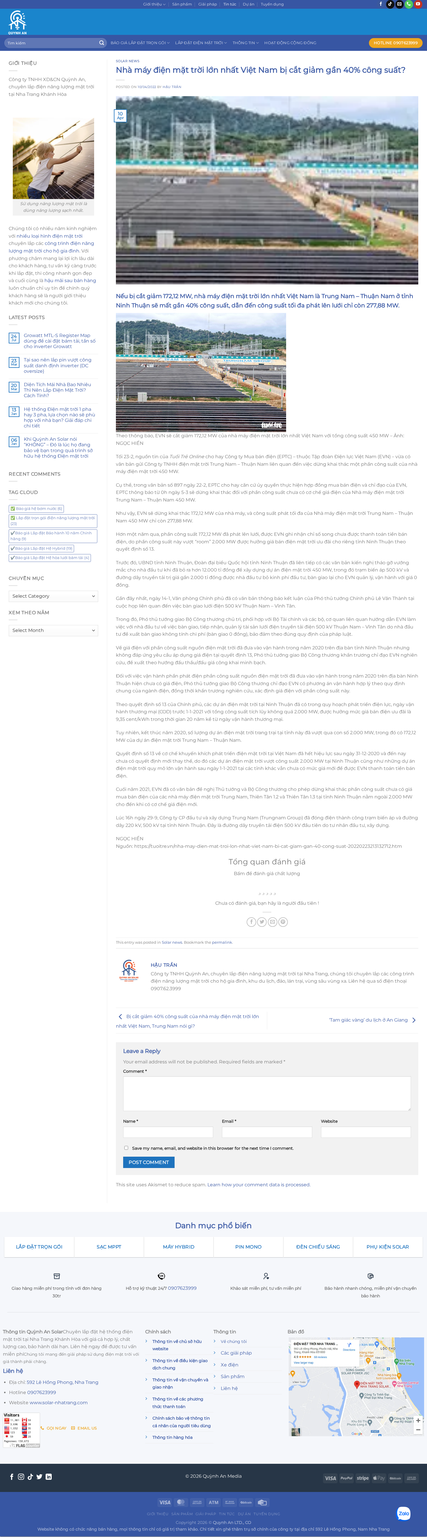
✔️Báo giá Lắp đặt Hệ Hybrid (41, 548)
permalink (222, 942)
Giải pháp (207, 4)
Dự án (248, 4)
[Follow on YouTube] (418, 4)
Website (329, 1121)
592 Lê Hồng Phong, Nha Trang (62, 1382)
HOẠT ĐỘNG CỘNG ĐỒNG (290, 43)
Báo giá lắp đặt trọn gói (138, 43)
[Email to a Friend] (272, 922)
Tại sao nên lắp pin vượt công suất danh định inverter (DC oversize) (58, 365)
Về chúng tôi (234, 1341)
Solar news (128, 61)
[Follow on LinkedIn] (49, 1477)
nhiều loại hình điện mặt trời (49, 236)
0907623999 (182, 1288)
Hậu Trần (172, 87)
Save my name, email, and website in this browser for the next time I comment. (213, 1148)
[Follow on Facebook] (381, 4)
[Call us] (409, 4)
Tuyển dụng (272, 4)
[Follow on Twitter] (39, 1477)
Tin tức (229, 4)
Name (130, 1121)
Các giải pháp (236, 1353)
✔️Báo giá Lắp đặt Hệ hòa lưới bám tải (49, 558)
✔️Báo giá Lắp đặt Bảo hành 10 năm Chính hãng (51, 536)
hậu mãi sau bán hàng (70, 280)
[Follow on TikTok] (390, 4)
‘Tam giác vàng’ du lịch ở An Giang (369, 1020)
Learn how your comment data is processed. (259, 1184)
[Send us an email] (399, 4)
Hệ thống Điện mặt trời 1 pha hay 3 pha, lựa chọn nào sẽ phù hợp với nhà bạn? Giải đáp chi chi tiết (59, 417)
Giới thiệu (152, 4)
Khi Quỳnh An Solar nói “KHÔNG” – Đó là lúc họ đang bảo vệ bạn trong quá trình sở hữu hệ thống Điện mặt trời (58, 447)
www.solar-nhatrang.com (59, 1402)
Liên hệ (229, 1388)
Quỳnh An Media (222, 1476)
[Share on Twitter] (262, 922)
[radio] (259, 888)
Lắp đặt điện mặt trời (199, 43)
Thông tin (244, 43)
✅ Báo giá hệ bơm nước (36, 508)
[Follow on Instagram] (21, 1477)
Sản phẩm (182, 4)
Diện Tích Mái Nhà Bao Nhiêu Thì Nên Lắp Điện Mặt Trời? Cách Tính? (57, 390)
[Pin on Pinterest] (283, 922)
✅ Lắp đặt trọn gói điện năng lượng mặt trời (52, 521)
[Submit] (102, 43)
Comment (135, 1071)
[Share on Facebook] (251, 922)
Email (229, 1121)
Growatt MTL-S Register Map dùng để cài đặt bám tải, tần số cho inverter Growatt (60, 341)
